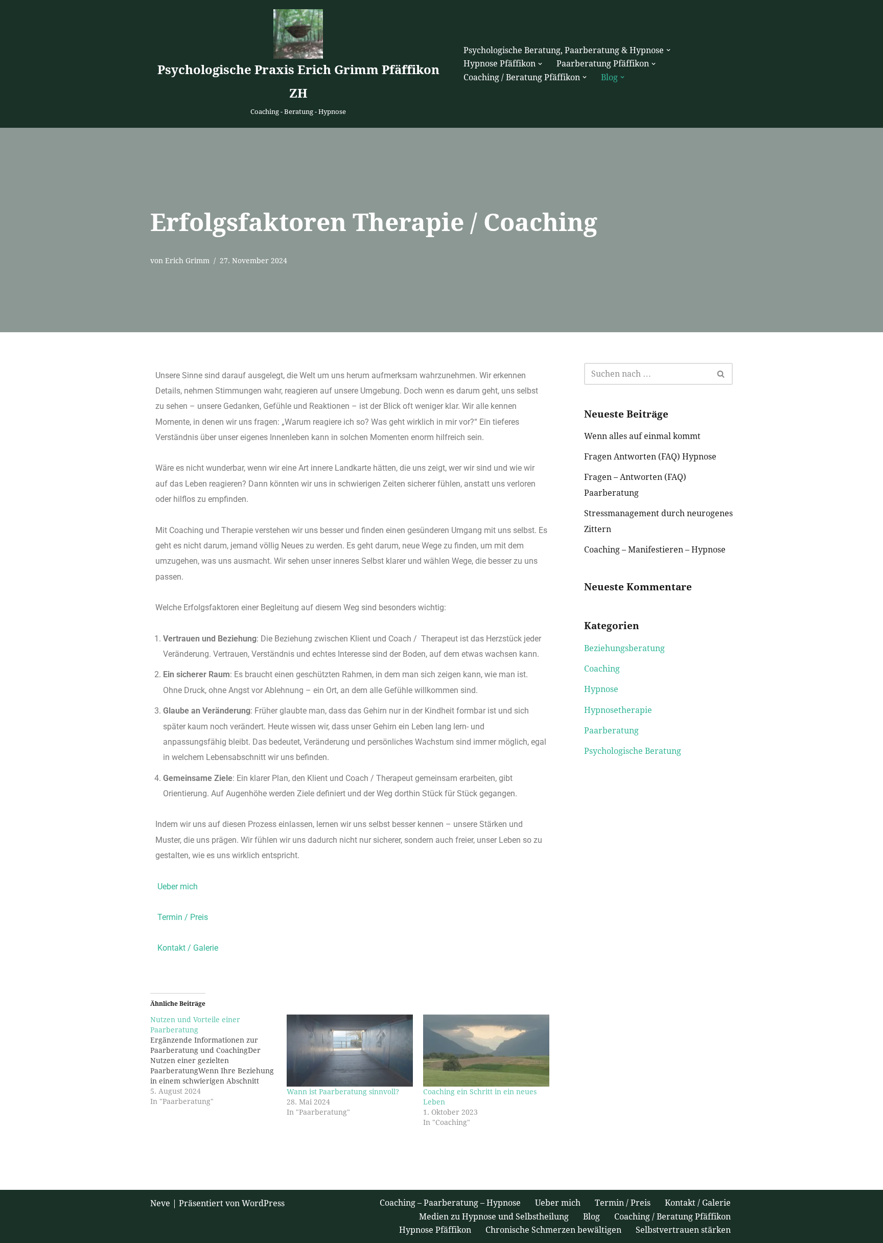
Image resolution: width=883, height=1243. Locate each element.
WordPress (263, 1203)
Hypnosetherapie (618, 710)
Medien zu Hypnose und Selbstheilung (494, 1217)
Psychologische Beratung (632, 751)
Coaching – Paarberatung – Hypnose (450, 1203)
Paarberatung (611, 730)
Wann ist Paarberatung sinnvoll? (343, 1092)
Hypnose (601, 689)
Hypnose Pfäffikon (435, 1230)
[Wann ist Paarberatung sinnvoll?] (350, 1051)
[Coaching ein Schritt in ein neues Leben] (486, 1051)
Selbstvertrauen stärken (683, 1230)
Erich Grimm (187, 261)
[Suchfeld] (721, 374)
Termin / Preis (182, 917)
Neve (160, 1203)
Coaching (602, 669)
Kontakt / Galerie (187, 948)
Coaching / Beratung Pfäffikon (672, 1217)
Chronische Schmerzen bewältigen (553, 1230)
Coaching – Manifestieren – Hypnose (655, 550)
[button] (668, 50)
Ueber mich (177, 886)
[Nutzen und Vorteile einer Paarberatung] (218, 1061)
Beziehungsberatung (624, 648)
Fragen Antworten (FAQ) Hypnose (650, 457)
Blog (591, 1217)
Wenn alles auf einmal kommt (642, 436)
